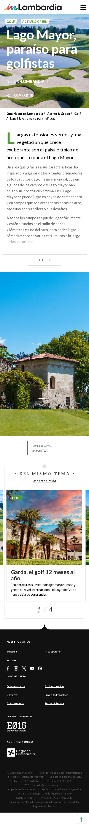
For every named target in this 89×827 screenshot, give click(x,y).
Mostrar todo (44, 481)
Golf (77, 113)
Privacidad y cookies (56, 694)
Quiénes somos (16, 686)
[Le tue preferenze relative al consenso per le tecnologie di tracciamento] (81, 819)
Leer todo (44, 260)
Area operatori (53, 651)
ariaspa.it (12, 651)
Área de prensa (15, 703)
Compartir (23, 95)
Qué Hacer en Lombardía (24, 113)
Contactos (13, 694)
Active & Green (58, 113)
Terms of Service (54, 703)
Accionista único (54, 686)
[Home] (33, 7)
